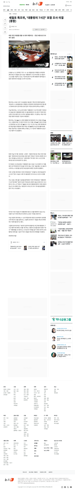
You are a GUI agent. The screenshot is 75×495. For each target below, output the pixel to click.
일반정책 (36, 420)
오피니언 (52, 325)
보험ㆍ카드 (16, 423)
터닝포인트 (56, 450)
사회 (10, 14)
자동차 (25, 423)
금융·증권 (16, 415)
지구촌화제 (36, 407)
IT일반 (45, 423)
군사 (4, 420)
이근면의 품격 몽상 (61, 353)
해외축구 (26, 448)
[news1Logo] (9, 480)
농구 (25, 452)
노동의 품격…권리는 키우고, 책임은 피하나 (64, 355)
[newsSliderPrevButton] (67, 54)
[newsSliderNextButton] (71, 54)
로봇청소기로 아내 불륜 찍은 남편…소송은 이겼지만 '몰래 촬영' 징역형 (65, 244)
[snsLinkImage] (62, 487)
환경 (15, 398)
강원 (45, 396)
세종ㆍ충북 (46, 398)
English (47, 5)
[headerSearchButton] (9, 2)
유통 (25, 427)
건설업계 (36, 425)
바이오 (55, 415)
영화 (15, 446)
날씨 (15, 400)
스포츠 (52, 151)
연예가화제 (16, 443)
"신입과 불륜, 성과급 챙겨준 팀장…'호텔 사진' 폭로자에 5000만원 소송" (65, 231)
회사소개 (25, 472)
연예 (51, 133)
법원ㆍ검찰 (16, 391)
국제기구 (36, 403)
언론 (4, 452)
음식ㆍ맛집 (6, 464)
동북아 (35, 389)
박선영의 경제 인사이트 (62, 328)
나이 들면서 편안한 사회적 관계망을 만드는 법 (64, 347)
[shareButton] (5, 19)
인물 (15, 402)
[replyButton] (5, 23)
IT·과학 (46, 415)
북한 (5, 415)
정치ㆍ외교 (6, 418)
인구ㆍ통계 (26, 394)
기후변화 (36, 402)
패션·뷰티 (26, 430)
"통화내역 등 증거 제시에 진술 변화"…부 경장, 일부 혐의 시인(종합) (16, 247)
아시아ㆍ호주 (37, 393)
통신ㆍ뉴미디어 (47, 420)
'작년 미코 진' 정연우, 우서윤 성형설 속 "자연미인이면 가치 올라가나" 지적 (65, 237)
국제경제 (36, 400)
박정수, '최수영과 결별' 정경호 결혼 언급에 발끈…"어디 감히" (60, 58)
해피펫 (27, 5)
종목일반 (26, 455)
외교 (55, 387)
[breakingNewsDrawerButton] (7, 2)
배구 (25, 450)
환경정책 (26, 400)
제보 (71, 1)
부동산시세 (36, 423)
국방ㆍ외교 (56, 389)
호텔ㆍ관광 (26, 434)
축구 (25, 446)
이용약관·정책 (43, 472)
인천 (45, 394)
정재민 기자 (14, 26)
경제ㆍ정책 (26, 389)
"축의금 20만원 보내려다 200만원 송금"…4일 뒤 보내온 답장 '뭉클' (65, 224)
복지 (15, 394)
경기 (45, 393)
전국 (45, 387)
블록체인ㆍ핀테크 (17, 430)
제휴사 (45, 440)
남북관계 (5, 427)
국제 (35, 387)
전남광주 (46, 403)
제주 (45, 410)
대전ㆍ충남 (46, 400)
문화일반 (5, 450)
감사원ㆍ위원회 (7, 393)
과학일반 (46, 428)
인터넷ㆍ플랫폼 (47, 418)
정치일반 (5, 394)
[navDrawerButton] (4, 2)
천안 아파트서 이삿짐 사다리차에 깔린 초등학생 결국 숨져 (60, 78)
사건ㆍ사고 (16, 389)
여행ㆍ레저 (6, 455)
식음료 (25, 432)
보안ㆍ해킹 (46, 425)
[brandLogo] (37, 3)
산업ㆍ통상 (26, 393)
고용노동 (26, 396)
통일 (55, 391)
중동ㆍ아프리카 (37, 396)
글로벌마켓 (46, 445)
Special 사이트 (58, 440)
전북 (45, 402)
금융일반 (15, 418)
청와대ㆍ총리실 (7, 389)
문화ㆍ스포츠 (6, 425)
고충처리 (50, 472)
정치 (5, 387)
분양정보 (36, 421)
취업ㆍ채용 (26, 436)
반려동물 (5, 461)
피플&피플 (36, 405)
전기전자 (26, 421)
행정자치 (46, 389)
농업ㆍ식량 (26, 398)
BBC (45, 443)
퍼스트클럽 (56, 454)
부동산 (35, 415)
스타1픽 (55, 446)
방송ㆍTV (16, 445)
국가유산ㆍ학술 (7, 448)
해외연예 (15, 450)
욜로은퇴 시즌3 (60, 336)
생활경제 (26, 428)
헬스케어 (56, 421)
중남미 (35, 398)
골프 (25, 454)
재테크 (15, 428)
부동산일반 (36, 418)
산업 (25, 415)
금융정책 (15, 420)
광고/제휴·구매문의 (33, 472)
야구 (25, 443)
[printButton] (5, 31)
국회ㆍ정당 (6, 391)
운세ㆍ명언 (6, 457)
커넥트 (67, 1)
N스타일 (15, 454)
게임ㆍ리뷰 (46, 427)
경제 (25, 387)
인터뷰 (15, 452)
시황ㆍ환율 (16, 427)
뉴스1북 (55, 452)
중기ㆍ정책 (26, 425)
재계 (25, 420)
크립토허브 (22, 5)
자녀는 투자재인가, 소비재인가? (64, 339)
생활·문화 (6, 440)
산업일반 (26, 418)
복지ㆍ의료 (56, 418)
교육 (15, 393)
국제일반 (36, 409)
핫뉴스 (52, 213)
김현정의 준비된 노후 (61, 345)
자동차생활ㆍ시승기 (8, 463)
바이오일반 (56, 423)
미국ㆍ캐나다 (37, 391)
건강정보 (5, 454)
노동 (15, 396)
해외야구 (26, 445)
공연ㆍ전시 (6, 443)
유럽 (35, 394)
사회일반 (15, 405)
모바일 (45, 421)
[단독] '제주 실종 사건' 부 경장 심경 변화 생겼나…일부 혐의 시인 (34, 247)
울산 (45, 409)
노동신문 (52, 5)
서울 (45, 391)
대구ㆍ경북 (46, 405)
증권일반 (15, 425)
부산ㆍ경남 (46, 407)
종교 (4, 446)
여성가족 (15, 403)
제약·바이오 (56, 420)
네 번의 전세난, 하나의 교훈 (64, 330)
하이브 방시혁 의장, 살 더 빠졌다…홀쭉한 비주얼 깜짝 (60, 71)
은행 (15, 421)
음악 (15, 448)
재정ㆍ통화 (26, 391)
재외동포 (56, 393)
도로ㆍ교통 (6, 459)
